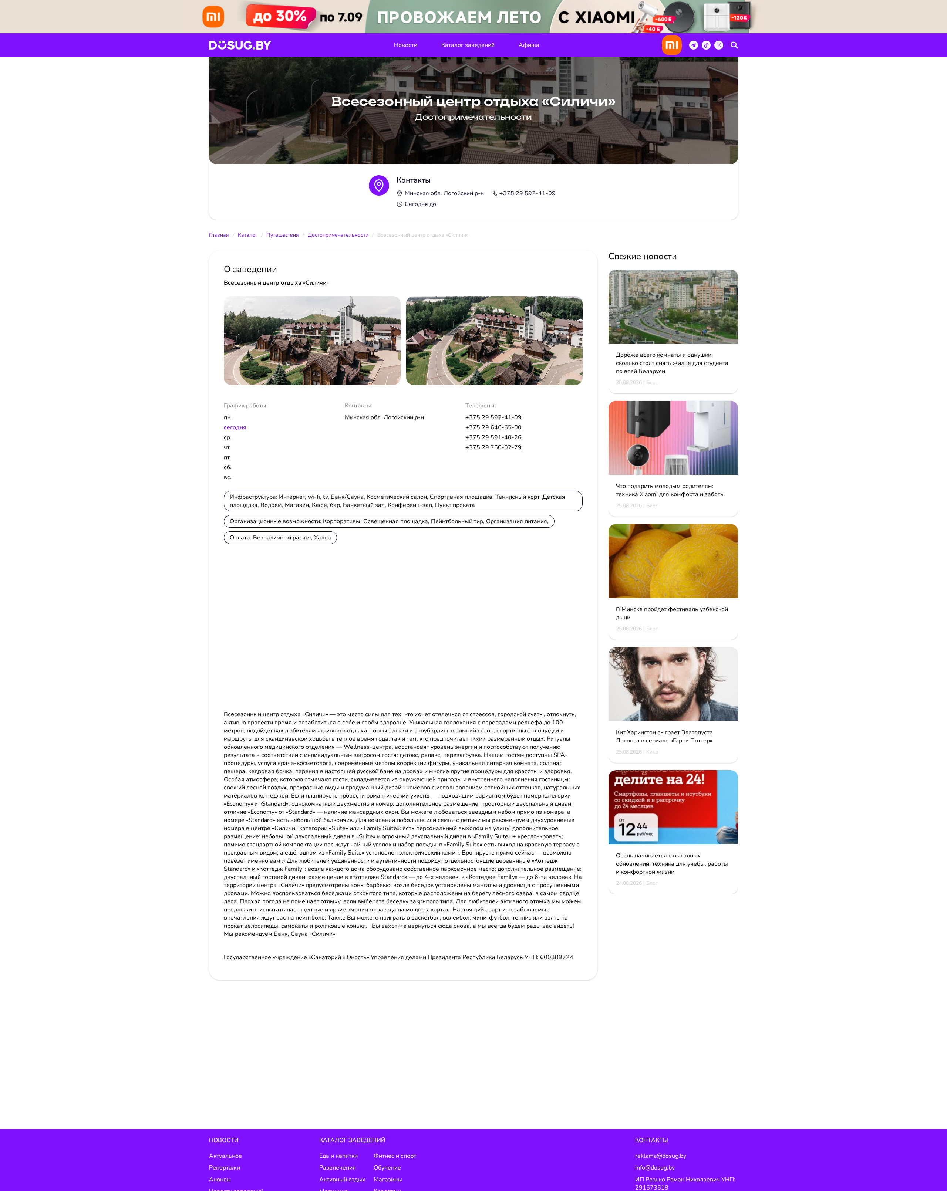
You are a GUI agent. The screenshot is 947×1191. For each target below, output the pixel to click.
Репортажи (224, 1168)
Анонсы (220, 1179)
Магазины (388, 1179)
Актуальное (225, 1156)
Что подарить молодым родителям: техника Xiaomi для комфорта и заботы (670, 490)
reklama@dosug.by (660, 1156)
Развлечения (337, 1168)
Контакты (651, 1140)
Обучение (387, 1168)
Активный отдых (342, 1179)
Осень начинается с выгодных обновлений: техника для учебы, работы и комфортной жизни (672, 864)
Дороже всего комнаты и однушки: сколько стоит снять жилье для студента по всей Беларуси (672, 363)
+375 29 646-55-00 (493, 427)
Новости (405, 45)
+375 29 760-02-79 (493, 447)
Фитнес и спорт (395, 1156)
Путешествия (282, 234)
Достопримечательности (338, 234)
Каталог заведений (468, 45)
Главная (219, 234)
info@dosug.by (655, 1168)
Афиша (529, 45)
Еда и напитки (338, 1156)
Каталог (247, 234)
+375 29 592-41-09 (527, 193)
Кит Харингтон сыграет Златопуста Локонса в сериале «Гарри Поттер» (664, 736)
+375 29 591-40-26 (493, 437)
